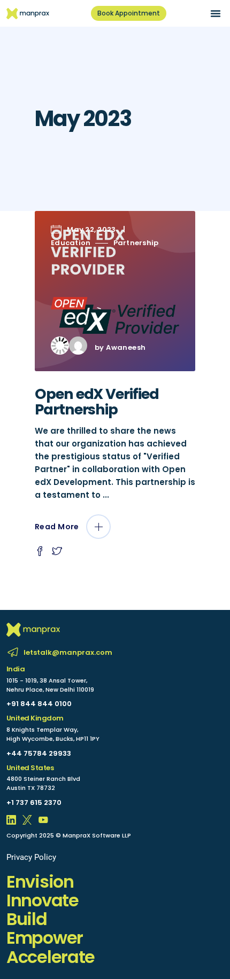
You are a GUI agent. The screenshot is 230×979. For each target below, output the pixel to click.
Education (70, 243)
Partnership (136, 243)
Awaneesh (125, 347)
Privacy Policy (31, 857)
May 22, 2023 (91, 229)
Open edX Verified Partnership (97, 401)
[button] (216, 13)
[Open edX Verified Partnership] (115, 291)
